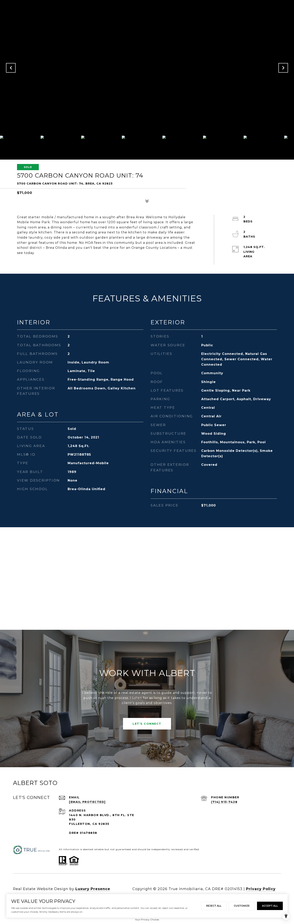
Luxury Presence (92, 889)
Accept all (270, 905)
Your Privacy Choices (147, 919)
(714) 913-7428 (224, 802)
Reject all (213, 905)
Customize (242, 905)
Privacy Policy (261, 889)
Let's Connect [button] (147, 724)
